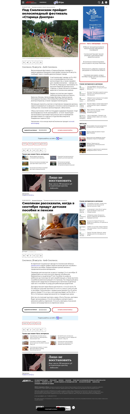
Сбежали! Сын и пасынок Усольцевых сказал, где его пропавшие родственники (97, 99)
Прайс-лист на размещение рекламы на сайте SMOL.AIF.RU (89, 380)
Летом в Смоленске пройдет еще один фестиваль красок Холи (39, 162)
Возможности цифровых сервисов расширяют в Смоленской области (93, 69)
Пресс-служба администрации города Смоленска (36, 58)
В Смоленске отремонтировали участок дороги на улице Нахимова (93, 62)
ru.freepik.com (32, 251)
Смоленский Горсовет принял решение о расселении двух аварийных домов (94, 55)
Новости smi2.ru (28, 195)
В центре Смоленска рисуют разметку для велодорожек (65, 157)
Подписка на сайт (47, 382)
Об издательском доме (41, 380)
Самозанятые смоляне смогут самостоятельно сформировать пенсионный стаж (38, 337)
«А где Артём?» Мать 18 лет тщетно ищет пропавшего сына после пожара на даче (96, 211)
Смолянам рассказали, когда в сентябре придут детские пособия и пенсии (94, 76)
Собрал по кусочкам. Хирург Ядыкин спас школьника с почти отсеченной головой (97, 228)
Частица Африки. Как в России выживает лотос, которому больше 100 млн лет (97, 88)
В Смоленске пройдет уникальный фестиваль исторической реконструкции (66, 163)
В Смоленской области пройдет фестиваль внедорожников (39, 168)
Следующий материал (51, 409)
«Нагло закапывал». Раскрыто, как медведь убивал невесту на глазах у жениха (97, 117)
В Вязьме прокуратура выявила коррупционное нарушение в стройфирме (93, 48)
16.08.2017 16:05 (26, 7)
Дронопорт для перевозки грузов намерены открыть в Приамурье (96, 138)
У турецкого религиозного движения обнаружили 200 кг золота (97, 150)
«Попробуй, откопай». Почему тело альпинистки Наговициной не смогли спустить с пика (97, 205)
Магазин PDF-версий (84, 382)
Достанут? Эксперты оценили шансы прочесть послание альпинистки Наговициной (97, 93)
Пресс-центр (53, 380)
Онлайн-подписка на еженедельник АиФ (65, 382)
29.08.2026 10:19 (26, 200)
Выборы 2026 (96, 382)
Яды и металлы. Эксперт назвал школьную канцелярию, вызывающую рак (96, 111)
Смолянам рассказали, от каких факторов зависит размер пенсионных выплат (38, 348)
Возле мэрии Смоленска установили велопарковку (37, 157)
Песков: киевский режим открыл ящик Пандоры (96, 132)
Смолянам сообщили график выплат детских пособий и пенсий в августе (39, 343)
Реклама (61, 380)
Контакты (37, 382)
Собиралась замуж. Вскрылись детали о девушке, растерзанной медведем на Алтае (96, 216)
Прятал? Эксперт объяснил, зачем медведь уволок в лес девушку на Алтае (96, 234)
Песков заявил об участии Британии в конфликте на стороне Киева (97, 126)
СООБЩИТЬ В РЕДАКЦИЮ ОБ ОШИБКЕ (44, 383)
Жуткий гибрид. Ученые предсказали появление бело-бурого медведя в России (97, 105)
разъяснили (35, 265)
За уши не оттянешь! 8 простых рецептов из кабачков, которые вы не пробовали (97, 222)
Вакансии (68, 380)
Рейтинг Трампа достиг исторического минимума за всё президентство (96, 144)
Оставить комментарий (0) (65, 130)
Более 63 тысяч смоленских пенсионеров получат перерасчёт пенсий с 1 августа (67, 337)
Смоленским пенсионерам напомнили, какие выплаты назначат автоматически (65, 343)
